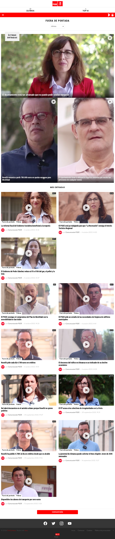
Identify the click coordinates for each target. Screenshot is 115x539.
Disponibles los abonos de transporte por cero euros (21, 499)
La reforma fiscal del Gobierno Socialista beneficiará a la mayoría (25, 226)
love (26, 530)
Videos (18, 222)
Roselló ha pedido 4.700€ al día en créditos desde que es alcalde (25, 454)
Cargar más (57, 512)
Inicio (73, 530)
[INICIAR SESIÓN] (112, 15)
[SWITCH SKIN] (108, 15)
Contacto (81, 530)
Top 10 (86, 11)
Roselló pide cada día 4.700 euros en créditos (18, 362)
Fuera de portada (8, 222)
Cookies (89, 530)
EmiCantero (11, 530)
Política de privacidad (102, 530)
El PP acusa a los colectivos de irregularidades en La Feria (80, 408)
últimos (30, 11)
